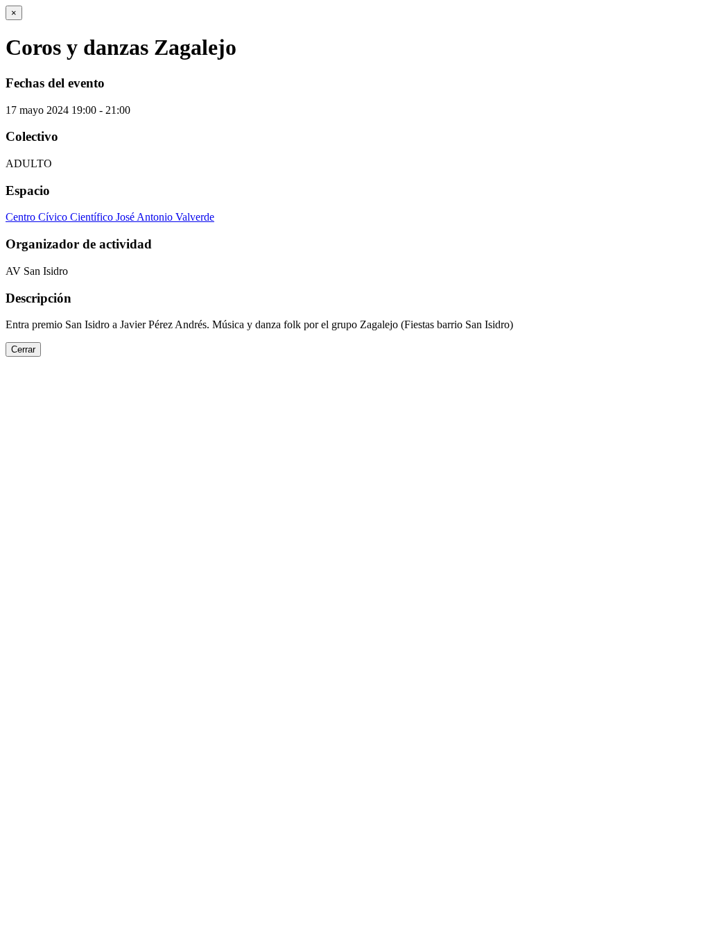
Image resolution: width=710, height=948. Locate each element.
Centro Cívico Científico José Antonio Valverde (110, 217)
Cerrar (23, 349)
